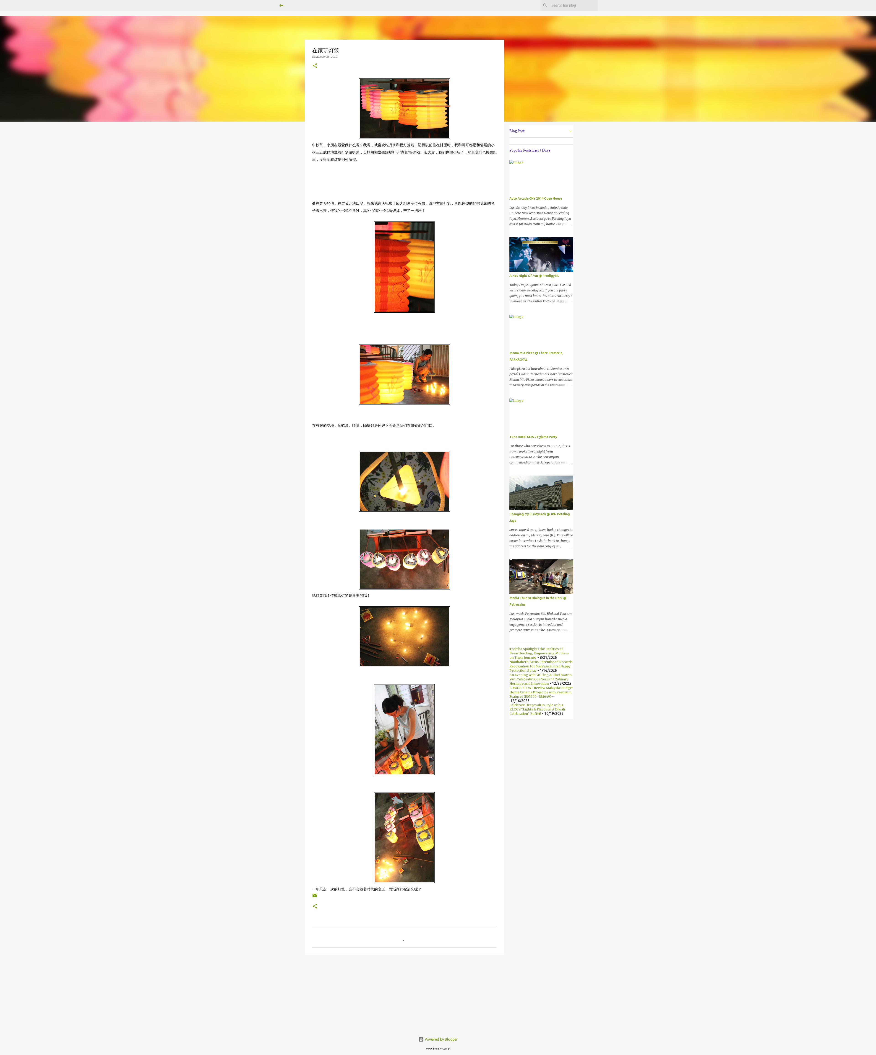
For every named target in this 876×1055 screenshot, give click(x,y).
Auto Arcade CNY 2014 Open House (535, 198)
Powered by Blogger (441, 1039)
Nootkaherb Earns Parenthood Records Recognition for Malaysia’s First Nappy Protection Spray (540, 666)
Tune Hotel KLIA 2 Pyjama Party (533, 437)
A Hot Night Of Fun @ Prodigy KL (534, 276)
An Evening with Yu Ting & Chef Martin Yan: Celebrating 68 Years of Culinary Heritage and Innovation (540, 679)
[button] (315, 66)
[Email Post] (315, 897)
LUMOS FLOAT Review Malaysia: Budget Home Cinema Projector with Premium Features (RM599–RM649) (541, 692)
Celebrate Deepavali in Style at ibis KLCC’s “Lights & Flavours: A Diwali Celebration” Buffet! (537, 709)
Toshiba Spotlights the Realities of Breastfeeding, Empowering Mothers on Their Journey (539, 653)
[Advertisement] (404, 994)
